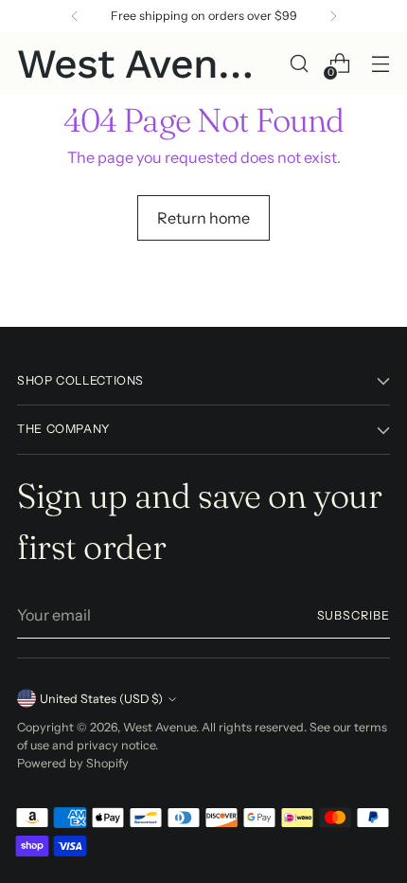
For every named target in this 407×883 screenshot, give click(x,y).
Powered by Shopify (73, 763)
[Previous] (75, 16)
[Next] (333, 16)
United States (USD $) (101, 699)
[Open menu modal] (380, 64)
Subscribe (354, 615)
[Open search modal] (298, 64)
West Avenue (159, 727)
